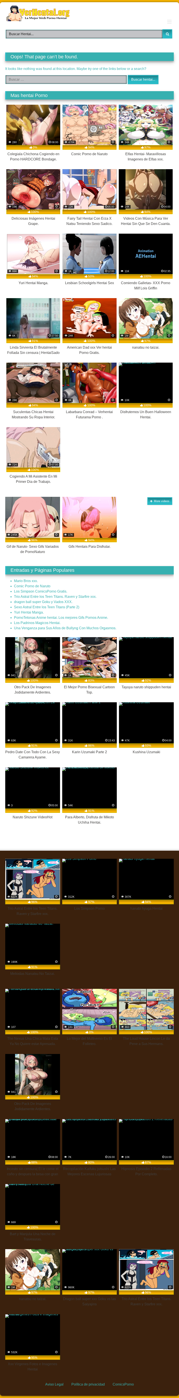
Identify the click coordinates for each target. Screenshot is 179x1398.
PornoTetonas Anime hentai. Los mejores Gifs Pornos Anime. (61, 617)
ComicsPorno (123, 1384)
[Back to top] (165, 1384)
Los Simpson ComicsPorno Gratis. (40, 591)
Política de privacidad (88, 1384)
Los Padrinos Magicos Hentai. (37, 623)
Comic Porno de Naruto (32, 586)
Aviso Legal (54, 1384)
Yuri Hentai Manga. (29, 612)
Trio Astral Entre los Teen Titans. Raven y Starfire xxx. (55, 596)
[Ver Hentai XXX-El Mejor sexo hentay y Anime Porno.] (89, 14)
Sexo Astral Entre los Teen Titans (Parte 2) (46, 607)
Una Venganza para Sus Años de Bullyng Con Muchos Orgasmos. (65, 628)
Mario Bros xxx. (26, 581)
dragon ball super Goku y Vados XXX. (43, 602)
